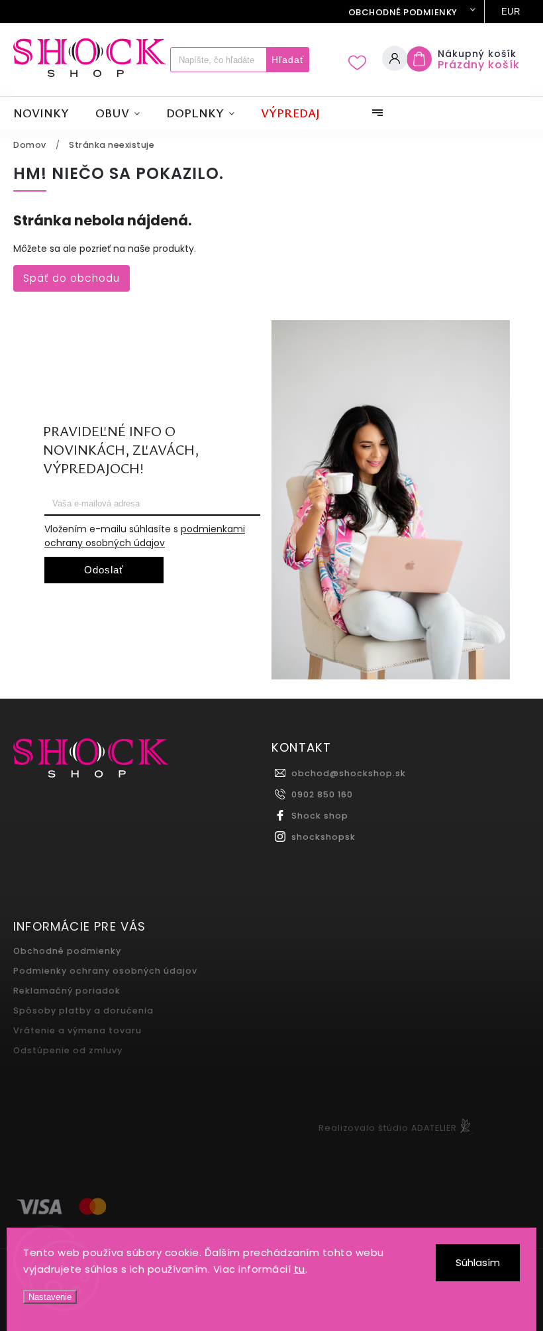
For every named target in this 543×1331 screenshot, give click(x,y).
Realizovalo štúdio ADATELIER (388, 1127)
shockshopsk (323, 836)
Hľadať (288, 59)
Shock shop (319, 815)
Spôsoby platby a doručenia (83, 1010)
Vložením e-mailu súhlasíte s (144, 536)
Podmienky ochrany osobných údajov (105, 970)
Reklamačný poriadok (67, 990)
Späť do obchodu (71, 278)
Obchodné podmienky (403, 12)
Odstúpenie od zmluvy (68, 1050)
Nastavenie (50, 1297)
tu (299, 1269)
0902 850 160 (322, 794)
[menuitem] (47, 113)
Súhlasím (478, 1262)
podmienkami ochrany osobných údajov (144, 536)
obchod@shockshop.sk (348, 773)
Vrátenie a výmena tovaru (77, 1030)
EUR (510, 12)
